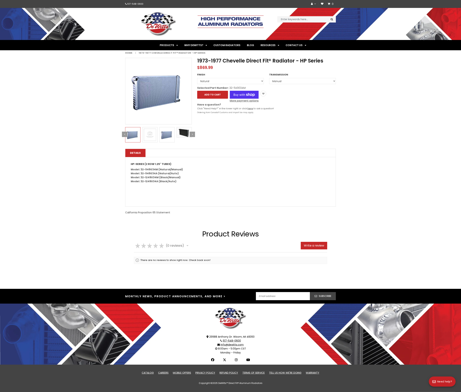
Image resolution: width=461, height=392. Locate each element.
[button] (187, 245)
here (250, 108)
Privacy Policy (205, 373)
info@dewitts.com (232, 344)
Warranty (312, 373)
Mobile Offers (182, 373)
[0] (329, 4)
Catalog (148, 373)
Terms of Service (253, 373)
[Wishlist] (322, 3)
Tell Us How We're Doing (285, 373)
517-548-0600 (135, 3)
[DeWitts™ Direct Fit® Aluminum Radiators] (230, 318)
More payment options (244, 100)
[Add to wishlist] (263, 94)
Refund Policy (229, 373)
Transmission (278, 74)
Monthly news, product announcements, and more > (175, 296)
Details (135, 153)
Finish (201, 74)
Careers (163, 373)
